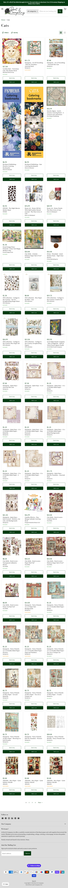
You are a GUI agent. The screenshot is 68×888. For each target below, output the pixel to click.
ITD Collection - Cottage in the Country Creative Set (55, 299)
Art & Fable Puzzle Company (54, 347)
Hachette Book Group (8, 72)
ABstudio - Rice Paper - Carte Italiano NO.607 (34, 781)
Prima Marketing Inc (52, 259)
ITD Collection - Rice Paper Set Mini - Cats (33, 299)
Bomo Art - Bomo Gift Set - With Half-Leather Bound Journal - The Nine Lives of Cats (33, 210)
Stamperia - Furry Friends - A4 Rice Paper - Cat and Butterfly (11, 694)
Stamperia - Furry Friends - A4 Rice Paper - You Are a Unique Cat (33, 694)
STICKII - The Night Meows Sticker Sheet (11, 209)
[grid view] (61, 33)
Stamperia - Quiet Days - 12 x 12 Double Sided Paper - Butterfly (12, 431)
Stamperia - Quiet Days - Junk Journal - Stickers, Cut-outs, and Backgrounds (11, 519)
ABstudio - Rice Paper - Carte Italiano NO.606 (12, 781)
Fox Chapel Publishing (53, 116)
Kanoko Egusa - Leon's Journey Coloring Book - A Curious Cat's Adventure (55, 112)
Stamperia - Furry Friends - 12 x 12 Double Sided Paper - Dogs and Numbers (33, 650)
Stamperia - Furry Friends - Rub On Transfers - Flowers (33, 737)
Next (39, 802)
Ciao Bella (27, 257)
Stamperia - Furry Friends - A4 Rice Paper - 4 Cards (55, 693)
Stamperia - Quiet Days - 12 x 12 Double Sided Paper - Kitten (56, 387)
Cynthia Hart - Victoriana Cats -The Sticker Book (11, 70)
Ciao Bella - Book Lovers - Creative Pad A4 (55, 518)
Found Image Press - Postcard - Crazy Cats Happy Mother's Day (12, 248)
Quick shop (12, 78)
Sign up (27, 853)
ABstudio (5, 784)
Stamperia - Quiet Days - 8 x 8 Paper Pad (34, 386)
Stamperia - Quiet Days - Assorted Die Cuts (10, 386)
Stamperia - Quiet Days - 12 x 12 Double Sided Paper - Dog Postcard (34, 431)
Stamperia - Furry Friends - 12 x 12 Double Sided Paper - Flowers (11, 650)
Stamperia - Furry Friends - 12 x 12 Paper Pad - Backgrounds (33, 606)
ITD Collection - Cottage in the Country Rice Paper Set (11, 342)
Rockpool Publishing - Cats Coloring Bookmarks (33, 165)
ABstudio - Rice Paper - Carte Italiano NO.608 (56, 781)
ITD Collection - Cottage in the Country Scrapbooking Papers (33, 343)
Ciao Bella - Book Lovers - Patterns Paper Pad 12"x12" (55, 562)
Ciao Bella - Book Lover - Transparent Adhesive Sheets (10, 562)
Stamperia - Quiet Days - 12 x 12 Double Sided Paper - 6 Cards (12, 475)
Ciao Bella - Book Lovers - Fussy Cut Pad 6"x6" (11, 606)
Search (34, 881)
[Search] (60, 11)
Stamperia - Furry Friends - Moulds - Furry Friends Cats (56, 737)
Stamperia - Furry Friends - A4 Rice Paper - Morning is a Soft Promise (12, 738)
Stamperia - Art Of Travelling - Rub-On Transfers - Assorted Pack (34, 64)
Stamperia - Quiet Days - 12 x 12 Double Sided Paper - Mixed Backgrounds (56, 431)
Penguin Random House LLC (32, 522)
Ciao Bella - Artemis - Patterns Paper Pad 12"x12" (33, 255)
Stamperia (27, 68)
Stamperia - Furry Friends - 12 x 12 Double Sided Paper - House (56, 606)
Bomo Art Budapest (30, 215)
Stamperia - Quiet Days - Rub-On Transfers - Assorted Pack (56, 475)
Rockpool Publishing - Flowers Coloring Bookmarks (10, 166)
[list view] (65, 33)
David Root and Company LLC (34, 885)
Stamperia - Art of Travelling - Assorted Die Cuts (56, 63)
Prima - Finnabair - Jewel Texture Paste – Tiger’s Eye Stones (55, 255)
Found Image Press (8, 252)
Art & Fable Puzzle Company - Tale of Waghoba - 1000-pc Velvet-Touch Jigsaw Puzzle (56, 343)
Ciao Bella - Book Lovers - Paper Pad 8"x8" (33, 562)
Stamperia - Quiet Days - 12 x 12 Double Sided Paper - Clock (34, 475)
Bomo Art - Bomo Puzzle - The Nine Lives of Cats (55, 209)
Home (3, 20)
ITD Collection (6, 303)
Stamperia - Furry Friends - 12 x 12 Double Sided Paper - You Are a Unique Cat (56, 650)
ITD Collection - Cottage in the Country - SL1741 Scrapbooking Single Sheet (11, 299)
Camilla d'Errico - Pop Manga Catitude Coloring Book (33, 519)
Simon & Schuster (7, 169)
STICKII (5, 212)
